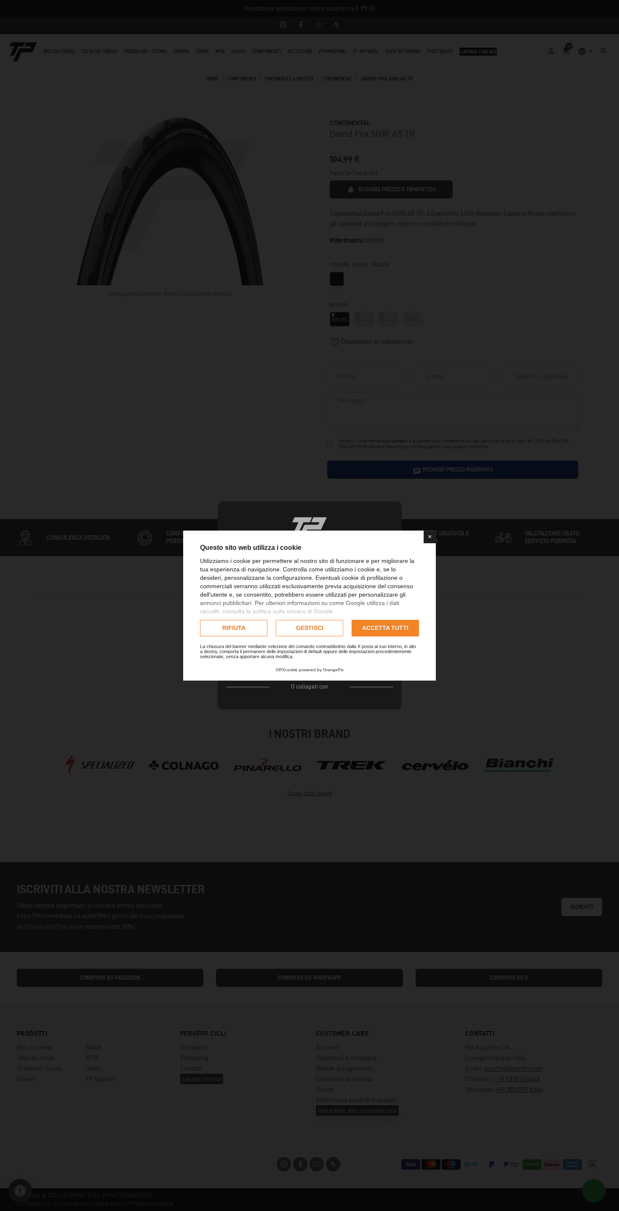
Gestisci (309, 627)
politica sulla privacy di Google (293, 611)
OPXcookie (287, 669)
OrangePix (333, 669)
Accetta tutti (385, 627)
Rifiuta (233, 627)
